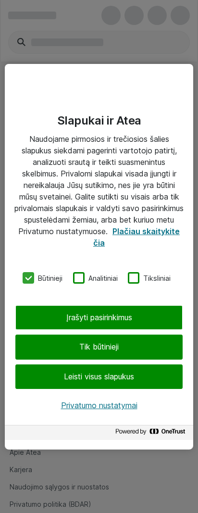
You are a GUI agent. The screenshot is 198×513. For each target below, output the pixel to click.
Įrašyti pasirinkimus (99, 317)
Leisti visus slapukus (99, 376)
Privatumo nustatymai (99, 405)
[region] (99, 256)
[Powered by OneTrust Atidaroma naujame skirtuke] (151, 434)
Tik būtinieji (99, 346)
